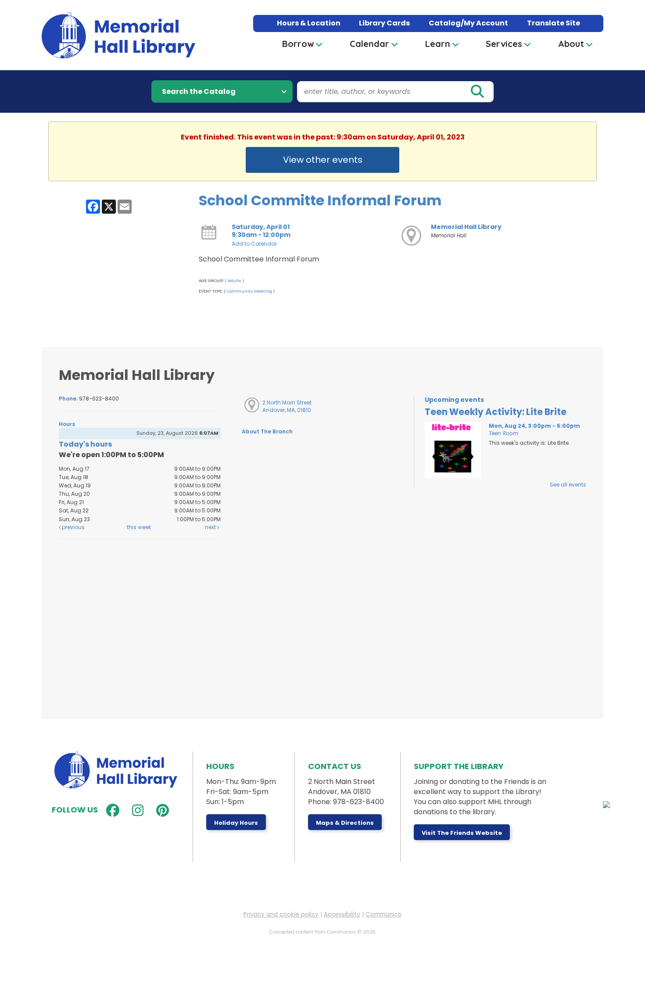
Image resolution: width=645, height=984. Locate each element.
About (571, 43)
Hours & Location (308, 23)
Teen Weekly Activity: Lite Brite (495, 412)
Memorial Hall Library (466, 226)
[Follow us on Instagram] (136, 810)
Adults (234, 280)
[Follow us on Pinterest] (160, 810)
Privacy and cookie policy (281, 914)
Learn (437, 43)
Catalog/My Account (468, 23)
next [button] (211, 527)
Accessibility (342, 914)
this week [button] (139, 527)
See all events (568, 484)
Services (504, 43)
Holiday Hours (236, 823)
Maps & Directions (345, 823)
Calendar (369, 43)
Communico (383, 914)
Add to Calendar (254, 243)
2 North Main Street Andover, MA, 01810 (287, 406)
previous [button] (73, 527)
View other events (322, 160)
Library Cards (384, 23)
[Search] (477, 91)
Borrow (298, 43)
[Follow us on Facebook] (111, 810)
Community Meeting (249, 291)
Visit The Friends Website (462, 833)
